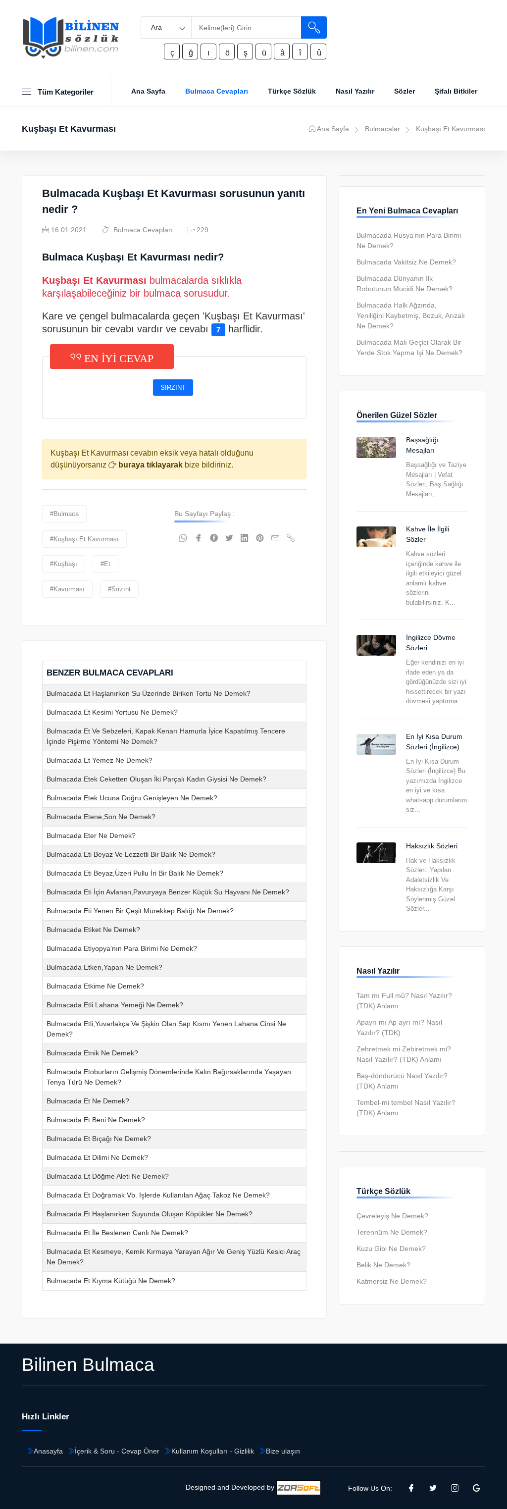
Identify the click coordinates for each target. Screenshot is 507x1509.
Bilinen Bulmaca (88, 1364)
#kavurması (67, 589)
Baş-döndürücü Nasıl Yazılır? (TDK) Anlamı (402, 1081)
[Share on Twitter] (229, 538)
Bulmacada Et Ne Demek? (88, 1101)
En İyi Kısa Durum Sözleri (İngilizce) (434, 741)
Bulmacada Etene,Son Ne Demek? (101, 817)
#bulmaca (64, 514)
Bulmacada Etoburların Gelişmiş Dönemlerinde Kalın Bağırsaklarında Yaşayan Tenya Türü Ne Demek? (169, 1077)
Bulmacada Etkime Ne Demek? (95, 986)
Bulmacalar (382, 129)
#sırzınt (119, 589)
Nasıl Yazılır (355, 91)
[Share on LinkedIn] (245, 538)
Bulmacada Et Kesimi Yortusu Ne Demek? (112, 712)
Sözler (404, 91)
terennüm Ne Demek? (391, 1232)
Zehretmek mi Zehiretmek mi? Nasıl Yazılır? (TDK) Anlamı (403, 1054)
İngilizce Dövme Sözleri (431, 642)
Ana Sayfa (148, 91)
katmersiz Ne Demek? (391, 1281)
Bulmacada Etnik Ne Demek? (92, 1053)
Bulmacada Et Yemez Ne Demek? (99, 760)
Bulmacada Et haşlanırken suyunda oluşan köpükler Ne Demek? (150, 1214)
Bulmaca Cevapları (216, 91)
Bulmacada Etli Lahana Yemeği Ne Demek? (115, 1005)
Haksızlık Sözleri (431, 846)
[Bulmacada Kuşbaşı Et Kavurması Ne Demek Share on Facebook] (199, 538)
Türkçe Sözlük (292, 91)
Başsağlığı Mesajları (422, 445)
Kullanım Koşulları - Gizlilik (212, 1451)
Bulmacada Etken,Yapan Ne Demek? (104, 967)
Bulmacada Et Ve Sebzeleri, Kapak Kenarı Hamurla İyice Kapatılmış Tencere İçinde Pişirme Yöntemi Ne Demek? (166, 736)
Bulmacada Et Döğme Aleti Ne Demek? (108, 1176)
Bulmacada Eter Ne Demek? (91, 835)
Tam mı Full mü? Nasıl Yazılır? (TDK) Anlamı (404, 1000)
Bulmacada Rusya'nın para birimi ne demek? (408, 240)
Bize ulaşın (283, 1451)
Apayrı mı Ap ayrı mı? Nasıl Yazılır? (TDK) (399, 1027)
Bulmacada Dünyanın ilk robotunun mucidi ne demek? (404, 283)
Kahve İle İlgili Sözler (427, 534)
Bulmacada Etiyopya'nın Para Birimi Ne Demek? (122, 948)
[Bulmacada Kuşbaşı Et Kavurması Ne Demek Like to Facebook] (214, 538)
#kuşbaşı (63, 564)
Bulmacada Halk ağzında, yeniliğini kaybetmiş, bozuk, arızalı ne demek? (410, 315)
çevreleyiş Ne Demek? (392, 1216)
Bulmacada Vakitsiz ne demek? (406, 262)
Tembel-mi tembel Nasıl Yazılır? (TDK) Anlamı (406, 1107)
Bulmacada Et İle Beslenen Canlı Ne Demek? (117, 1233)
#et (105, 564)
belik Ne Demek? (383, 1265)
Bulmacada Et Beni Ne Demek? (96, 1120)
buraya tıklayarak (149, 465)
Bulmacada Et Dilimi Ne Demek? (97, 1157)
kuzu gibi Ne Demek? (391, 1248)
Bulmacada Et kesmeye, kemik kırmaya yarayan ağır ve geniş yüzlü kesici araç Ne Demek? (174, 1257)
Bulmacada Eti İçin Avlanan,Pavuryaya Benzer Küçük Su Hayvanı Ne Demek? (168, 892)
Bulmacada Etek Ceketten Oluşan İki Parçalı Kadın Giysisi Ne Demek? (156, 779)
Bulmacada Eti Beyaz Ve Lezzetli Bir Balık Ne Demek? (131, 854)
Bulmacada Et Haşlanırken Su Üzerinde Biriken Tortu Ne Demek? (149, 693)
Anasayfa (48, 1451)
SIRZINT (173, 387)
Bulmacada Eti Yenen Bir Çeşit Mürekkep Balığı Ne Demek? (140, 911)
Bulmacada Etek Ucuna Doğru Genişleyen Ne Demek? (132, 798)
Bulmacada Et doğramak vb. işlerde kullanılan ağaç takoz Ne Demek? (158, 1195)
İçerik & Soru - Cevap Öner (117, 1451)
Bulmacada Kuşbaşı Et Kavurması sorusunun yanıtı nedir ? (173, 201)
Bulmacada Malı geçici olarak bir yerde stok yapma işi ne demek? (409, 347)
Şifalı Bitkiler (456, 91)
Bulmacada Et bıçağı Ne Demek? (99, 1139)
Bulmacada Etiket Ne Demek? (93, 930)
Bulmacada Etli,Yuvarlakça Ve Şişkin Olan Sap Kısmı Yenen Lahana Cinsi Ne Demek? (166, 1029)
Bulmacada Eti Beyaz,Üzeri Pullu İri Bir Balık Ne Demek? (135, 873)
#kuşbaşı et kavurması (84, 539)
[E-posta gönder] (275, 538)
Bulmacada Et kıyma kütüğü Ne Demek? (111, 1281)
